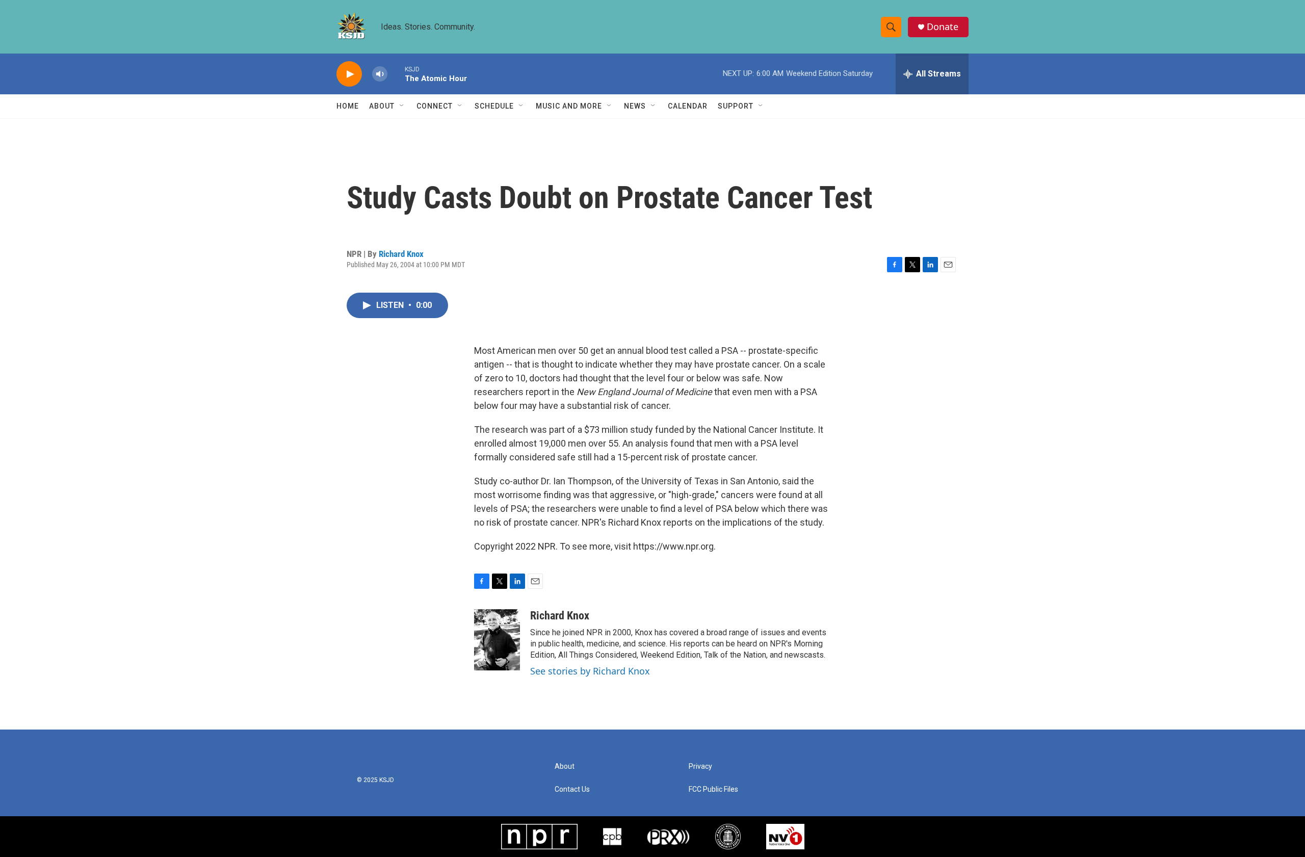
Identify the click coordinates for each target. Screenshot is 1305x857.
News (635, 106)
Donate (942, 26)
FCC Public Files (713, 789)
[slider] (396, 73)
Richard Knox (401, 254)
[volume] (379, 74)
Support (735, 106)
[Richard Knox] (497, 639)
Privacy (700, 766)
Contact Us (572, 789)
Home (347, 106)
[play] (349, 74)
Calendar (688, 106)
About (382, 106)
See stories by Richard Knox (590, 671)
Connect (434, 106)
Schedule (494, 106)
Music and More (569, 106)
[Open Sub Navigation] (402, 106)
